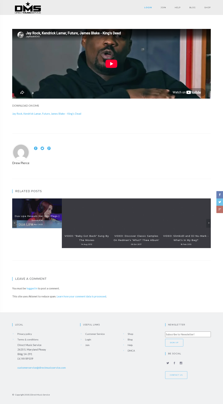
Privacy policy (24, 333)
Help (178, 7)
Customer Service (95, 333)
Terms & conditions (28, 339)
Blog (192, 7)
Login (148, 7)
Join (163, 7)
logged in (31, 288)
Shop (207, 7)
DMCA (131, 350)
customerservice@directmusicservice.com (41, 367)
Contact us (176, 375)
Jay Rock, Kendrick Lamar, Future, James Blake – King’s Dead (46, 113)
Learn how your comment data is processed (81, 296)
